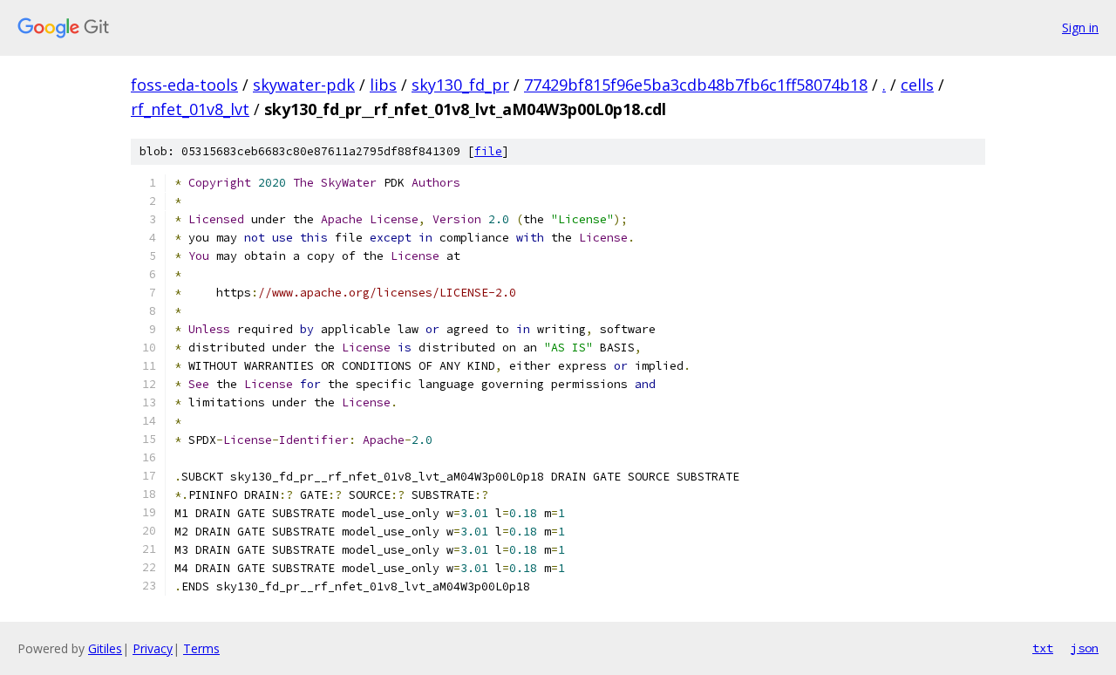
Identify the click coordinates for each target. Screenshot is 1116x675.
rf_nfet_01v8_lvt (190, 109)
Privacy (153, 648)
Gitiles (105, 648)
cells (917, 84)
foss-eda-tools (184, 84)
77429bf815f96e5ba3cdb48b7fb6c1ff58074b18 (696, 84)
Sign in (1080, 27)
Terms (201, 648)
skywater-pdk (304, 84)
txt (1042, 648)
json (1085, 648)
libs (383, 84)
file (488, 151)
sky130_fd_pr (460, 84)
